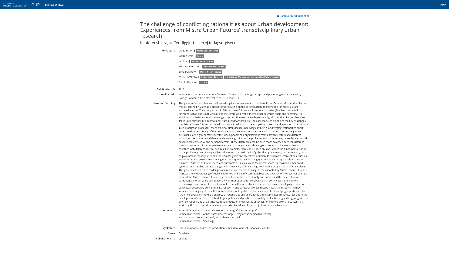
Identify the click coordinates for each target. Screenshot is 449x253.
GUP (35, 4)
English (443, 4)
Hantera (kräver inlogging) (294, 15)
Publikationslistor (54, 4)
